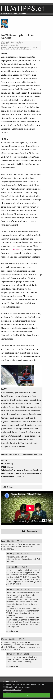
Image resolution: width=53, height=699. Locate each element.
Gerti (11, 487)
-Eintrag (7, 463)
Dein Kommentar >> (31, 531)
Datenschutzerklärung (12, 689)
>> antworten (12, 631)
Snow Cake (16, 249)
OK (26, 695)
